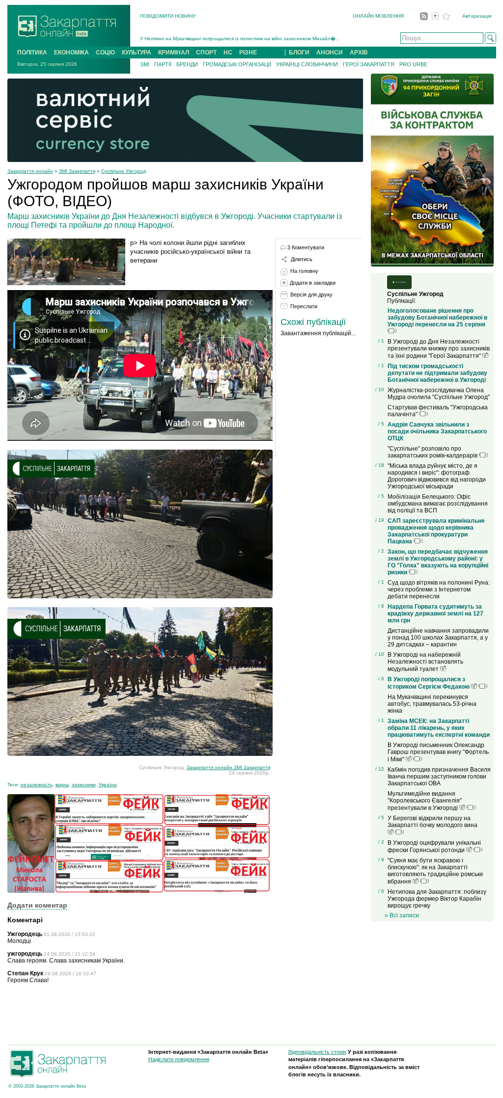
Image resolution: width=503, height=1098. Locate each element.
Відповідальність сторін (317, 1052)
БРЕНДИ (187, 64)
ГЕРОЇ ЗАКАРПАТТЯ (368, 64)
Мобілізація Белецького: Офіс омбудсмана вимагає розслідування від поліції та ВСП (438, 503)
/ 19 (379, 520)
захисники (84, 784)
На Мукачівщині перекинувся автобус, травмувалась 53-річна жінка (432, 704)
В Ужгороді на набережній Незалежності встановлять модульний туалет (425, 661)
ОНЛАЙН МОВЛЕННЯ (378, 16)
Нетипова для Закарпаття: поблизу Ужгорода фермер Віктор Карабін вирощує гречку (437, 898)
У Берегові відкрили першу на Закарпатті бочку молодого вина (432, 822)
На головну (304, 271)
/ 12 (379, 769)
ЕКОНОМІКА (71, 52)
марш (62, 784)
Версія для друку (311, 294)
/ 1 (381, 341)
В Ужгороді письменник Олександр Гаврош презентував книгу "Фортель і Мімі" (438, 752)
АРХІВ (359, 52)
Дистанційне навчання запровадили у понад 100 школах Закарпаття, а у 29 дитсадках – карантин (438, 637)
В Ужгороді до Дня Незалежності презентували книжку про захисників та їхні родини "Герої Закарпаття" (439, 348)
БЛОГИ (299, 52)
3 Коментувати (305, 247)
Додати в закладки (312, 283)
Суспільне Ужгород (123, 171)
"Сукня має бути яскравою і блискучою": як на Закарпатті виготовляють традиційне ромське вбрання (435, 871)
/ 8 (381, 606)
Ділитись (301, 259)
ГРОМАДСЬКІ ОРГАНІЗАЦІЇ (237, 64)
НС (228, 52)
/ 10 (379, 389)
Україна (108, 784)
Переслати (303, 306)
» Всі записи (402, 915)
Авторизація (476, 16)
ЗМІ (144, 64)
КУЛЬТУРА (136, 52)
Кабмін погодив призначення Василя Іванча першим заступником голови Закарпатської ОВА (439, 776)
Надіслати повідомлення (178, 1059)
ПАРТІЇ (162, 64)
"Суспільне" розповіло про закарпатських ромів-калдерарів (433, 452)
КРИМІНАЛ (173, 52)
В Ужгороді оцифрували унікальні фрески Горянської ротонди (434, 846)
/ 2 (381, 551)
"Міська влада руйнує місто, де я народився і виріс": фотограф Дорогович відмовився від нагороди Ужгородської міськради (437, 476)
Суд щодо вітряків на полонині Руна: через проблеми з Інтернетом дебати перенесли (439, 589)
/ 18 (379, 465)
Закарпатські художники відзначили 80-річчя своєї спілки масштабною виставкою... (237, 39)
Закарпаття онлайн (30, 171)
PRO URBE (413, 64)
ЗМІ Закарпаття (77, 171)
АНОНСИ (329, 52)
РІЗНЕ (248, 52)
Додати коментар (37, 905)
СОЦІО (105, 52)
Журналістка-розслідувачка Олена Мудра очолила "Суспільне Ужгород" (439, 394)
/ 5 (381, 424)
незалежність (37, 784)
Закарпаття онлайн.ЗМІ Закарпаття (228, 767)
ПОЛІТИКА (32, 52)
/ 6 (381, 678)
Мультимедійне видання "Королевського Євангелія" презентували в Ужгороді (425, 800)
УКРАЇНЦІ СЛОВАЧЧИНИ (307, 64)
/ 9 (381, 859)
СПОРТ (206, 52)
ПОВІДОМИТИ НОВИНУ (168, 16)
